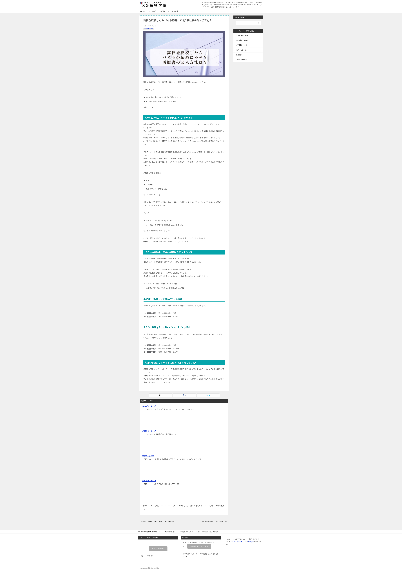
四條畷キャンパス (149, 481)
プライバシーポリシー (239, 542)
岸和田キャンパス (149, 431)
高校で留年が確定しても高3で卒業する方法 (214, 521)
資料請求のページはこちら (199, 546)
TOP (151, 532)
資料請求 (175, 11)
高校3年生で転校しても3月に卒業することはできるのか (157, 521)
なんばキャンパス (149, 406)
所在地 (162, 11)
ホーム (142, 11)
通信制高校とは (148, 28)
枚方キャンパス (148, 456)
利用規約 (251, 542)
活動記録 (239, 55)
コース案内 (152, 11)
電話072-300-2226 (158, 548)
